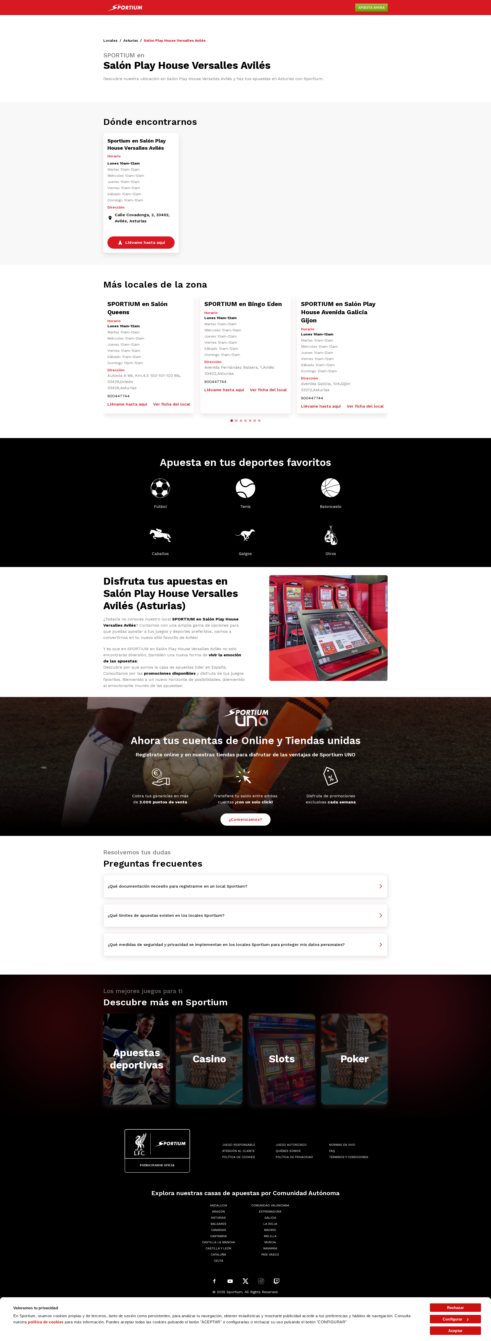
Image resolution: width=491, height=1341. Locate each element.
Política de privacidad (294, 1157)
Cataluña (218, 1254)
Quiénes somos (288, 1151)
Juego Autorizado (291, 1145)
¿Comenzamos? (246, 819)
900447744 (118, 396)
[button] (231, 420)
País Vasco (270, 1254)
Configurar (452, 1319)
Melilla (270, 1236)
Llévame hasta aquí (127, 404)
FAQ (332, 1151)
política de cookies (46, 1322)
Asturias (130, 40)
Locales (110, 40)
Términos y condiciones (348, 1157)
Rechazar (455, 1307)
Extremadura (270, 1211)
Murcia (270, 1242)
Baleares (218, 1224)
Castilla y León (218, 1248)
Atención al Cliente (238, 1151)
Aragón (218, 1211)
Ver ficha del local (171, 404)
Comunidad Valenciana (270, 1205)
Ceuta (218, 1260)
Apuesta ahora (371, 7)
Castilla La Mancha (218, 1242)
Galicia (270, 1217)
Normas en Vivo (342, 1145)
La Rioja (270, 1224)
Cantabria (218, 1236)
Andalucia (218, 1205)
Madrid (270, 1230)
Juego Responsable (238, 1145)
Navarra (270, 1248)
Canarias (218, 1230)
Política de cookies (238, 1157)
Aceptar (455, 1330)
